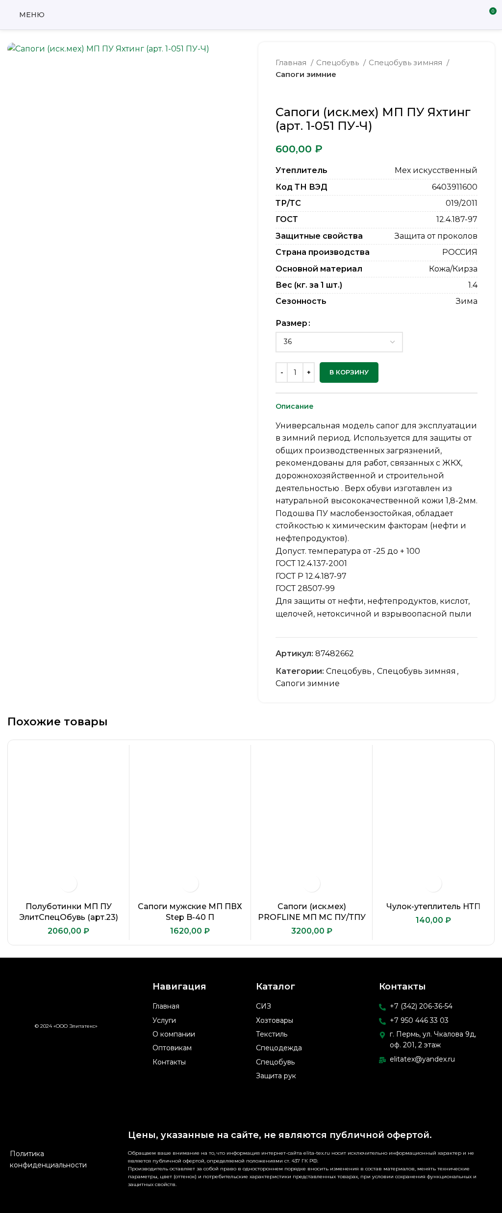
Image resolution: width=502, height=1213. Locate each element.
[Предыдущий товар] (453, 91)
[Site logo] (251, 14)
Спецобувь (338, 62)
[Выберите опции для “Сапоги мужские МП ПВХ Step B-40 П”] (190, 883)
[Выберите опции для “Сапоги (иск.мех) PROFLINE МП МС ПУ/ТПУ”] (311, 883)
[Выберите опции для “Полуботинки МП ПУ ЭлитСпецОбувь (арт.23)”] (68, 883)
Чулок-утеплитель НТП (433, 906)
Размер (291, 323)
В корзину (349, 372)
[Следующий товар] (472, 91)
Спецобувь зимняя (406, 62)
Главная (292, 62)
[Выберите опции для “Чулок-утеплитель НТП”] (433, 883)
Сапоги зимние (306, 74)
